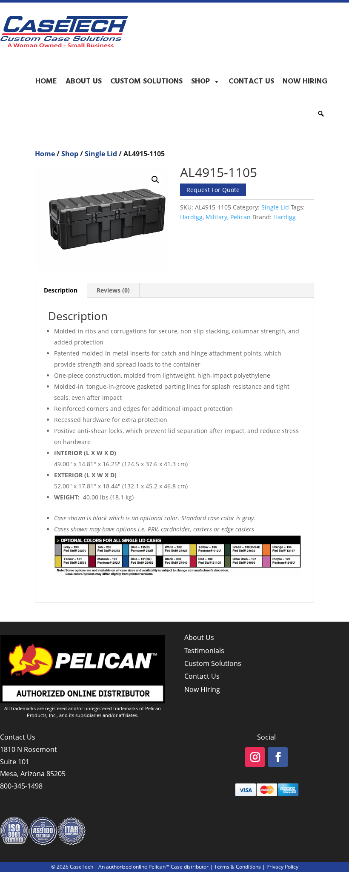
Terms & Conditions (237, 866)
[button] (321, 113)
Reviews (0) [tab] (113, 290)
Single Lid (101, 153)
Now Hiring (305, 81)
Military (216, 217)
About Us (84, 81)
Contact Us (251, 81)
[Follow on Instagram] (255, 757)
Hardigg (191, 217)
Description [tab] (60, 290)
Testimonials (204, 650)
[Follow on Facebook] (278, 757)
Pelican (240, 217)
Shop (200, 81)
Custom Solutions (146, 81)
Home (46, 81)
